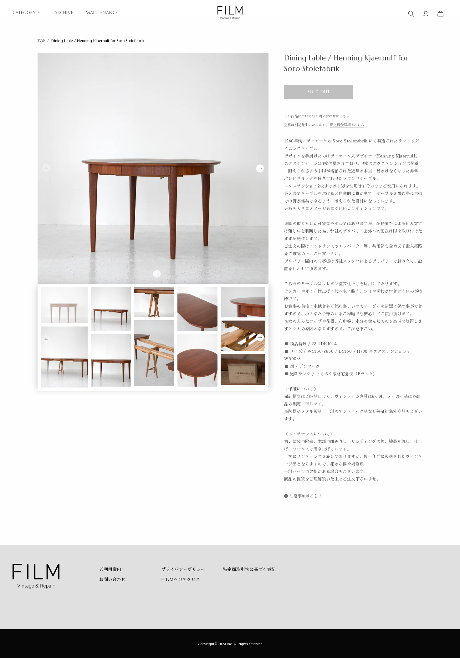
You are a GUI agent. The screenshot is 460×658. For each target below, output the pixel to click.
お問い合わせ (112, 579)
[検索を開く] (411, 14)
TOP (41, 40)
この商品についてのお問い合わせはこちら (317, 116)
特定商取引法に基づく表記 (249, 569)
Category (24, 12)
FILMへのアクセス (180, 579)
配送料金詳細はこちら (347, 125)
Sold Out (319, 92)
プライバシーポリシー (183, 569)
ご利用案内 (110, 569)
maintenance (102, 12)
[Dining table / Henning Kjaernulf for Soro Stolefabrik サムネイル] (64, 305)
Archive (63, 12)
